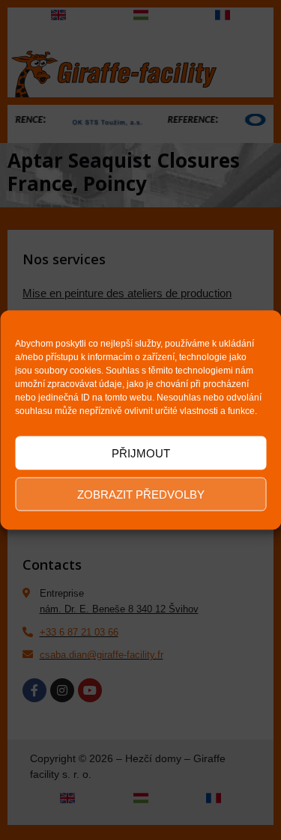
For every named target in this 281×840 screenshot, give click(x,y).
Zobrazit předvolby (141, 493)
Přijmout (141, 452)
